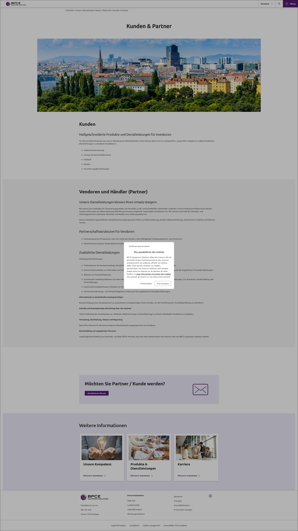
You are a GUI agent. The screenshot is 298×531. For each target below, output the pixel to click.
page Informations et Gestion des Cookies (153, 274)
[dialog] (149, 265)
